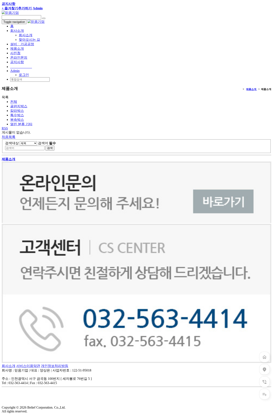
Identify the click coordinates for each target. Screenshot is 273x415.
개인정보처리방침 (54, 366)
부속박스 (17, 119)
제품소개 (17, 48)
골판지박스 (18, 106)
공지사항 (17, 62)
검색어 (47, 143)
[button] (15, 71)
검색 (50, 148)
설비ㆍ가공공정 (22, 44)
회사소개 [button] (17, 30)
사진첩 (15, 53)
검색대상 (12, 143)
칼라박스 (17, 110)
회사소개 (25, 35)
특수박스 (17, 115)
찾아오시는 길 (29, 39)
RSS (5, 128)
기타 (21, 124)
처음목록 (8, 137)
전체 (13, 101)
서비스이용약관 (28, 366)
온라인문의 (18, 57)
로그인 (24, 75)
